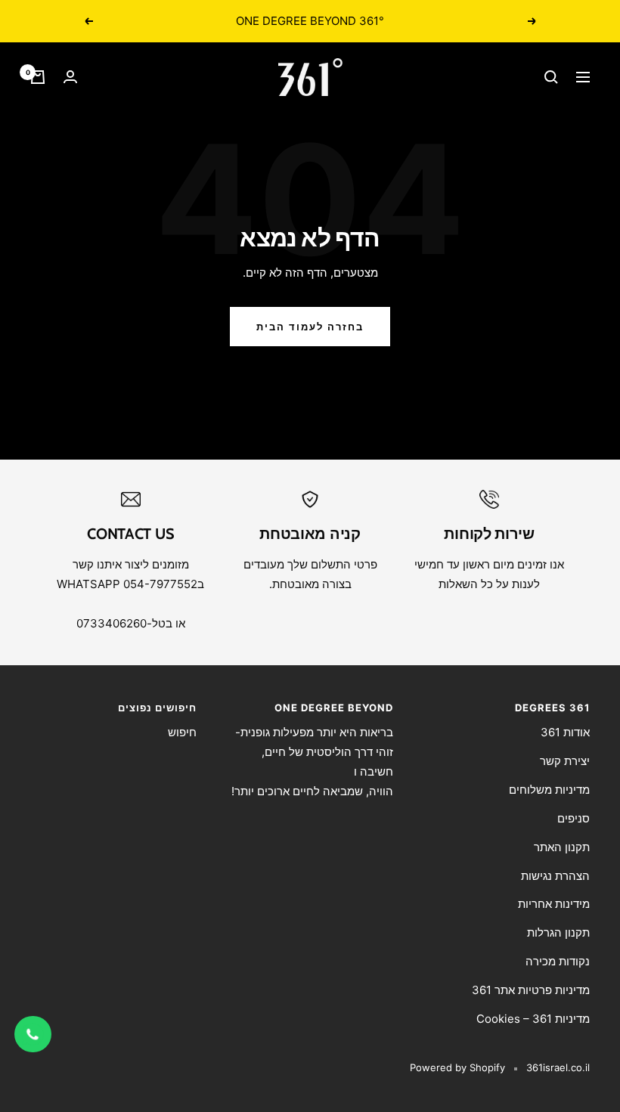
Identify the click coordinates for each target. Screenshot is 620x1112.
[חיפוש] (551, 77)
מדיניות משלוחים (549, 789)
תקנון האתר (562, 847)
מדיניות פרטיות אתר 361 (531, 990)
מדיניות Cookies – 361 (533, 1018)
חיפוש (182, 732)
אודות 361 (565, 732)
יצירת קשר (565, 761)
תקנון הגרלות (558, 932)
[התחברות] (70, 76)
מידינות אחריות (554, 904)
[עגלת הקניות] (37, 77)
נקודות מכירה (557, 961)
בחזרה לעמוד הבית (310, 327)
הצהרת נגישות (555, 876)
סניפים (573, 818)
